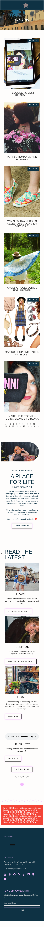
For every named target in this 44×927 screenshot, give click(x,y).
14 (13, 426)
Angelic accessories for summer (22, 289)
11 (37, 424)
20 (35, 426)
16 (21, 426)
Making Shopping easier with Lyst (22, 353)
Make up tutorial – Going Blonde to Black (22, 417)
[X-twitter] (19, 874)
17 (24, 426)
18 (28, 426)
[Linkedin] (28, 874)
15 (17, 426)
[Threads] (9, 874)
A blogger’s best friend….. (22, 94)
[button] (26, 5)
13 (10, 426)
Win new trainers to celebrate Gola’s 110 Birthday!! (22, 224)
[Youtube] (5, 879)
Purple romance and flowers (22, 158)
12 (6, 426)
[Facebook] (14, 874)
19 (32, 426)
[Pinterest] (33, 874)
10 (34, 424)
